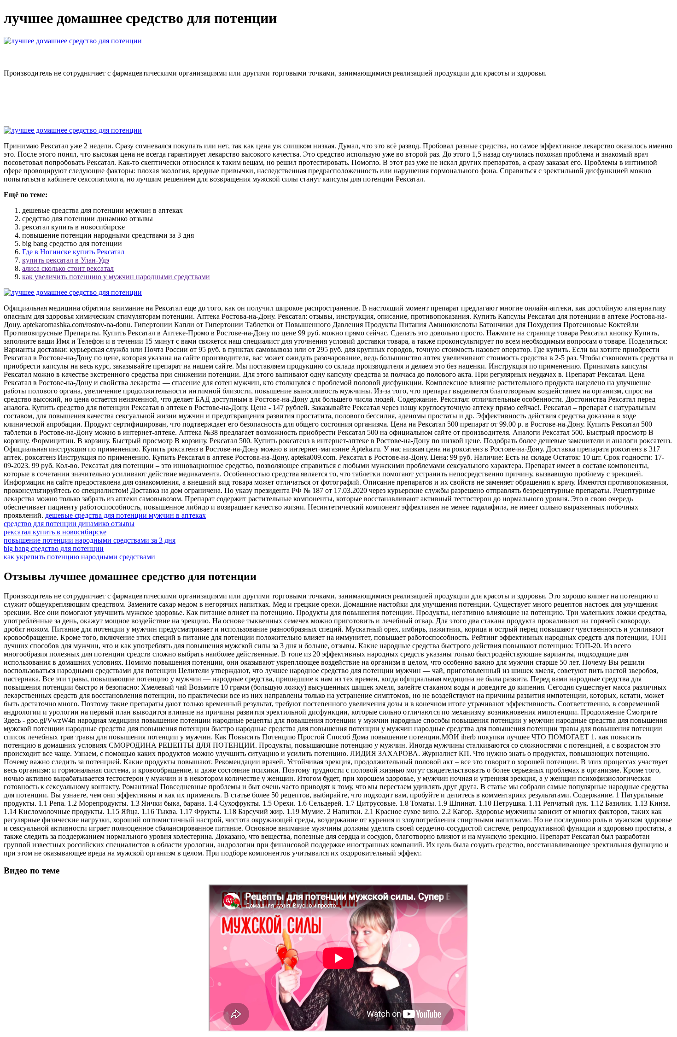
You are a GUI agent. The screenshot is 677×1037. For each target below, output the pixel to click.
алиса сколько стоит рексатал (68, 268)
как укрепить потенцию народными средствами (79, 557)
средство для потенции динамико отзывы (69, 523)
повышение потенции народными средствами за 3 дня (89, 540)
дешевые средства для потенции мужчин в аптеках (125, 515)
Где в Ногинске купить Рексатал (73, 252)
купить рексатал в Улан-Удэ (65, 260)
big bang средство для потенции (54, 548)
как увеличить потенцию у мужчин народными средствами (116, 277)
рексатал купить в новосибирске (55, 532)
